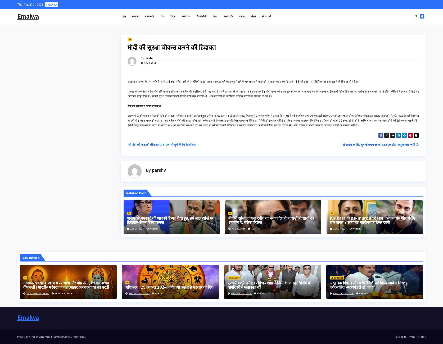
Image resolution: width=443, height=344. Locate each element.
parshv (149, 58)
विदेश (173, 16)
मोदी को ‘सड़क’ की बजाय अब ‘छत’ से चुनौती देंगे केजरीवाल (163, 144)
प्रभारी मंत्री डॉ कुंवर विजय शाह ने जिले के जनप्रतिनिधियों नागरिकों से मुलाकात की (269, 284)
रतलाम (135, 16)
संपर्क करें (266, 16)
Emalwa (28, 16)
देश (162, 16)
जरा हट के (228, 16)
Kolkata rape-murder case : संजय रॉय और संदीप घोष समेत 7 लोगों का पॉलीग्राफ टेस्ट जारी (372, 220)
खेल (215, 16)
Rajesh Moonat (64, 293)
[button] (416, 16)
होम (124, 16)
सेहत (253, 16)
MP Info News (337, 278)
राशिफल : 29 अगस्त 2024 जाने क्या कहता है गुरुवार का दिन (169, 287)
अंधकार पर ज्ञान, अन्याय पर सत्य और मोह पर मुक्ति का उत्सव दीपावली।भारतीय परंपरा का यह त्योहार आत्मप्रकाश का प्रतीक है (67, 286)
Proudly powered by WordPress (34, 336)
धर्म (25, 278)
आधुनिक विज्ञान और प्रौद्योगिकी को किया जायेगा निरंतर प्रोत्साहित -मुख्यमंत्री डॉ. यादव (368, 284)
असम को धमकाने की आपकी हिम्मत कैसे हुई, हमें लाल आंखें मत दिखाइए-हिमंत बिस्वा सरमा (171, 220)
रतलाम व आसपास (234, 278)
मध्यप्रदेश (150, 16)
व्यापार (242, 16)
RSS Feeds (400, 336)
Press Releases (417, 336)
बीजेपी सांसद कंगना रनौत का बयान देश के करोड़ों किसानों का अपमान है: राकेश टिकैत (271, 220)
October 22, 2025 (38, 293)
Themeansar (79, 336)
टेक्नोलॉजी (202, 16)
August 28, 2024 (139, 293)
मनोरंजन (186, 16)
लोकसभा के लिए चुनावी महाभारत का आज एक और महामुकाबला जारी (379, 144)
